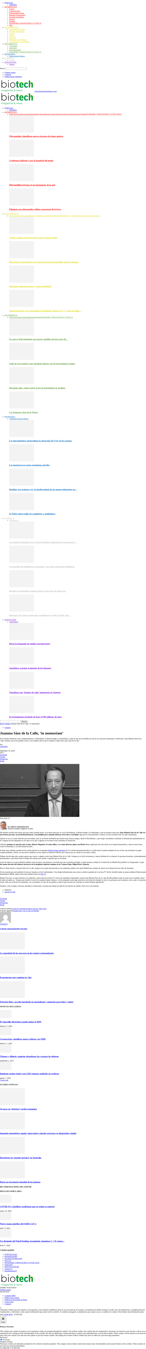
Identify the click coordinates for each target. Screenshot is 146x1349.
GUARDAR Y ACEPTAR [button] (10, 1348)
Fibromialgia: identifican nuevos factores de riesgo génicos (36, 136)
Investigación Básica (16, 17)
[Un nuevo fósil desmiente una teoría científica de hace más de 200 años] (21, 335)
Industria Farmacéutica (17, 15)
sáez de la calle (10, 892)
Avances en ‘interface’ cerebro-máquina (18, 1109)
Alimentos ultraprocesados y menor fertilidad (30, 286)
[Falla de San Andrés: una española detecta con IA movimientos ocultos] (21, 359)
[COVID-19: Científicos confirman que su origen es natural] (5, 1202)
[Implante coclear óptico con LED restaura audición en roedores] (5, 1069)
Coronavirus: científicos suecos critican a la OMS (23, 1039)
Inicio (2, 724)
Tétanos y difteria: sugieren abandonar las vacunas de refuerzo (29, 1056)
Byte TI (43, 874)
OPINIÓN (13, 5)
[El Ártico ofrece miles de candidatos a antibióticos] (21, 509)
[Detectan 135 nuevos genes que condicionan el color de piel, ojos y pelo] (21, 611)
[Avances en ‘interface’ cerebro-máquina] (12, 1105)
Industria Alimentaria (16, 32)
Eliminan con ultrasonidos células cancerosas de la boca (35, 209)
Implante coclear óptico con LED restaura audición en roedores (29, 1073)
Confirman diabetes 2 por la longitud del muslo (31, 160)
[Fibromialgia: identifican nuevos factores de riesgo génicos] (21, 132)
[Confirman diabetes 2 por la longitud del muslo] (21, 156)
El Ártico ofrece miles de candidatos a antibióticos (32, 514)
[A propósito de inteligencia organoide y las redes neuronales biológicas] (21, 562)
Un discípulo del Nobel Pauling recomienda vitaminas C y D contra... (32, 1241)
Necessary (6, 1340)
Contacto (8, 75)
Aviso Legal (9, 1302)
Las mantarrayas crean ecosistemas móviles (29, 465)
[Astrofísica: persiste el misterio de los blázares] (21, 664)
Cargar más (4, 1080)
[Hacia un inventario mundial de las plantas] (12, 1178)
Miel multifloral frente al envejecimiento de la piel (32, 185)
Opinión (12, 21)
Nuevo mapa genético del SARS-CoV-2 (18, 1224)
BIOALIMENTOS (11, 27)
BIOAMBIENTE (11, 44)
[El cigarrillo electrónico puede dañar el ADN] (5, 1017)
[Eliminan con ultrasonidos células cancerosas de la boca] (21, 205)
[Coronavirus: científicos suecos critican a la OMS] (5, 1035)
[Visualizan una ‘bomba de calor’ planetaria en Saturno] (21, 688)
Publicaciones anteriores (13, 77)
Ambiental (13, 48)
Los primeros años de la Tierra (23, 412)
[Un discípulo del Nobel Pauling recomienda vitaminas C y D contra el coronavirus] (5, 1237)
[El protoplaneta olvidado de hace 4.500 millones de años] (21, 712)
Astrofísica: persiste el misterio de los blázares (30, 668)
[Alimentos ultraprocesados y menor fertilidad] (21, 282)
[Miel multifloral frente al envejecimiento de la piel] (21, 181)
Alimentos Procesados (17, 29)
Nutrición (12, 38)
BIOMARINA (10, 54)
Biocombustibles (15, 50)
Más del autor (22, 929)
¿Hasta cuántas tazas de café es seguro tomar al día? (33, 238)
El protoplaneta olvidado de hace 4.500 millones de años (35, 717)
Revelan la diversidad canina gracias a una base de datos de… (38, 591)
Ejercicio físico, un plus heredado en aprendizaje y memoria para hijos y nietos (36, 1002)
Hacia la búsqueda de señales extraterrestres (29, 644)
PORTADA (9, 3)
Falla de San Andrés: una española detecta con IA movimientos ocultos (42, 363)
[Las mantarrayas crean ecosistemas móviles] (21, 461)
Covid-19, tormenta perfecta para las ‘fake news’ (29, 909)
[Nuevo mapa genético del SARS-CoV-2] (5, 1219)
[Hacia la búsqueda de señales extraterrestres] (21, 639)
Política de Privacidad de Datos (16, 1300)
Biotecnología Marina (17, 56)
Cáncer (11, 9)
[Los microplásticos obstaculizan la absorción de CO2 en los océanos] (21, 436)
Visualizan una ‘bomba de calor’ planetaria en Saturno (35, 692)
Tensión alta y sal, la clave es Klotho (26, 911)
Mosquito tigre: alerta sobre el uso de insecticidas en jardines (37, 388)
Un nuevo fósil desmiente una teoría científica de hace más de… (38, 339)
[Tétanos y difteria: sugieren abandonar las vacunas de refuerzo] (5, 1052)
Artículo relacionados (8, 929)
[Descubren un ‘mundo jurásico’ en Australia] (12, 1153)
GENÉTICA (9, 58)
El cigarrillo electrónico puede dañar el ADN (20, 1022)
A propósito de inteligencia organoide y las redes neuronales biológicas (42, 566)
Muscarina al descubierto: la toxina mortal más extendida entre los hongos (44, 262)
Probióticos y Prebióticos (18, 40)
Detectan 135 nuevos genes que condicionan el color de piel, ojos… (40, 615)
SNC (11, 25)
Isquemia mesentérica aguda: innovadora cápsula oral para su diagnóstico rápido (38, 1133)
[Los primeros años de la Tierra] (21, 408)
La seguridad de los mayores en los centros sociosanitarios (27, 953)
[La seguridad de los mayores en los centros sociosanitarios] (12, 949)
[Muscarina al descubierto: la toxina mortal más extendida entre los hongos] (21, 258)
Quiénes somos (10, 72)
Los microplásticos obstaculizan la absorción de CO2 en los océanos (40, 441)
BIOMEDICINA (11, 7)
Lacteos (12, 34)
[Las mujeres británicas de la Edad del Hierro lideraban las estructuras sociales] (21, 538)
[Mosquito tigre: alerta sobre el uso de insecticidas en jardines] (21, 383)
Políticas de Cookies (12, 1298)
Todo (11, 114)
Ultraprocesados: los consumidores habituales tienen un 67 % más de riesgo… (45, 311)
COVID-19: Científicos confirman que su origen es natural (27, 1206)
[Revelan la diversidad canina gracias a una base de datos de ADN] (21, 587)
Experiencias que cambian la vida (15, 977)
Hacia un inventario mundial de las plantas (20, 1182)
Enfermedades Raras (16, 13)
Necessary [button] (3, 1337)
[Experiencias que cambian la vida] (12, 973)
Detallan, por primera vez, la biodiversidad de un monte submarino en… (43, 489)
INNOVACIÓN (10, 62)
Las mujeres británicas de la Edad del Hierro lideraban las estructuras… (43, 542)
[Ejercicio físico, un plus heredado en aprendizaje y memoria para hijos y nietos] (12, 997)
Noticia (11, 19)
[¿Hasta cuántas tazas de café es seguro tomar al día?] (21, 233)
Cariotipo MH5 (10, 1296)
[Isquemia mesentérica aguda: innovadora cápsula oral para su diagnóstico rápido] (12, 1129)
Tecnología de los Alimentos (19, 42)
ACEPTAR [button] (18, 1314)
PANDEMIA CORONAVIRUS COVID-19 (25, 23)
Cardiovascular (14, 11)
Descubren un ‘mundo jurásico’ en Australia (20, 1158)
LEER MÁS (8, 1314)
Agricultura (13, 46)
